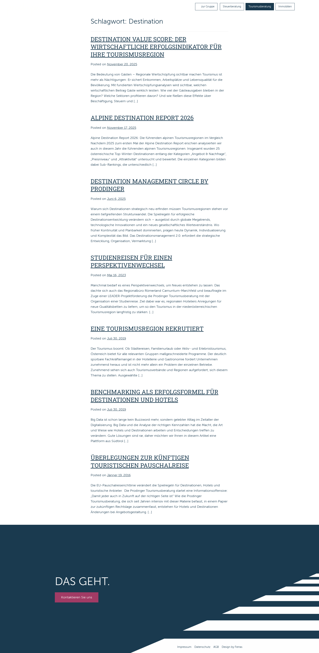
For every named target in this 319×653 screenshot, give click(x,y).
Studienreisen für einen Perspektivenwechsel (131, 261)
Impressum (184, 646)
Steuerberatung (232, 6)
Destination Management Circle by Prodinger (149, 185)
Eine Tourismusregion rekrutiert (147, 328)
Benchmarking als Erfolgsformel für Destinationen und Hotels (154, 396)
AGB (216, 646)
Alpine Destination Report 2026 (142, 118)
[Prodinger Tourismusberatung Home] (24, 10)
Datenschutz (202, 646)
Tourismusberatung (259, 6)
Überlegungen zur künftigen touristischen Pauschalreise (140, 461)
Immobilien (285, 6)
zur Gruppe (207, 6)
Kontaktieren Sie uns (76, 597)
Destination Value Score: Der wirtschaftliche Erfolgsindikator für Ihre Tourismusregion (156, 46)
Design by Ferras (232, 646)
